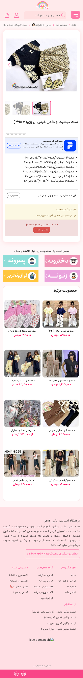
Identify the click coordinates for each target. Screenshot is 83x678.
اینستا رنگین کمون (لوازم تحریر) (58, 629)
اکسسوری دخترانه (43, 586)
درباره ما (71, 586)
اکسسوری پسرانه (43, 592)
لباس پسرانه (46, 581)
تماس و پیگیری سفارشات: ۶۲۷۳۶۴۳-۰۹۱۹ (52, 554)
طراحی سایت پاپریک (42, 665)
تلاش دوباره (41, 229)
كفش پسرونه (20, 592)
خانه (74, 25)
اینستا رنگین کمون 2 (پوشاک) (60, 617)
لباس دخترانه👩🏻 (41, 25)
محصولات (61, 25)
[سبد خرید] (7, 15)
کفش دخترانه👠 (19, 586)
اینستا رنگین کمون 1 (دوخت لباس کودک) (54, 612)
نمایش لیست (13, 195)
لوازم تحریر (47, 598)
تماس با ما (70, 592)
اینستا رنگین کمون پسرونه (61, 623)
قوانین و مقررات (67, 581)
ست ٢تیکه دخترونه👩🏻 (13, 25)
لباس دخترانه (45, 575)
